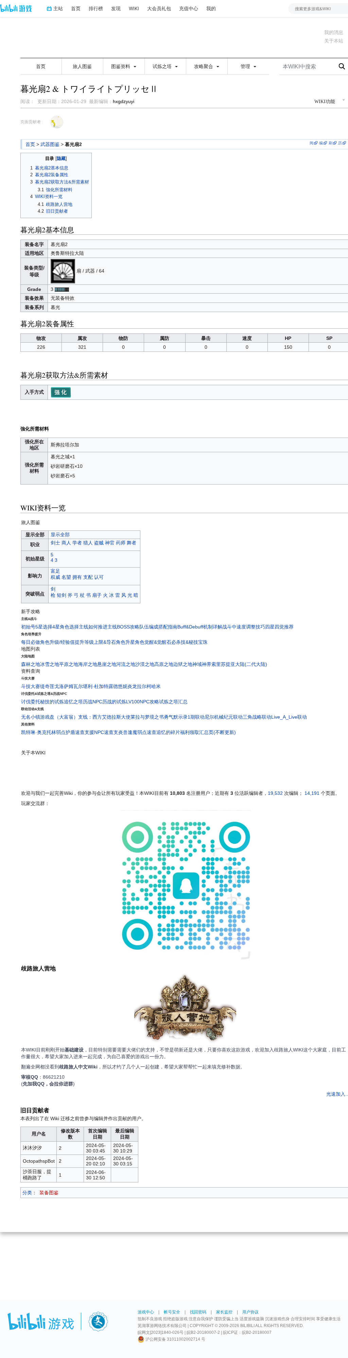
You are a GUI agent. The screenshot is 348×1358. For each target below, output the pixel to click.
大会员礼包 (159, 8)
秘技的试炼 (52, 701)
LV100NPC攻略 (142, 701)
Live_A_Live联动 (289, 717)
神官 (110, 542)
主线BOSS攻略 (123, 626)
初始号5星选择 (36, 626)
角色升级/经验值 (57, 642)
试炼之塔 (163, 66)
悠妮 (122, 686)
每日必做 (30, 642)
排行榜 (96, 8)
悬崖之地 (106, 664)
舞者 (131, 542)
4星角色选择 (65, 626)
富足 (55, 571)
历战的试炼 (114, 701)
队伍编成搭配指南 (158, 626)
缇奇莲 (47, 686)
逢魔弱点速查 (142, 732)
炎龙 (132, 686)
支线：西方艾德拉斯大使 (104, 717)
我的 (211, 8)
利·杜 (93, 686)
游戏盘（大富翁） (59, 717)
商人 (66, 542)
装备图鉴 (48, 1192)
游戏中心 (146, 1312)
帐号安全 (172, 1312)
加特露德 (108, 686)
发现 (116, 8)
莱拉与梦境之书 (147, 717)
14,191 (311, 793)
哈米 (156, 686)
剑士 (55, 542)
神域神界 (201, 664)
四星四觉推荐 (279, 626)
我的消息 (333, 32)
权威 (55, 577)
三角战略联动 (257, 717)
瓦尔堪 (80, 686)
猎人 (88, 542)
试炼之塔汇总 (173, 701)
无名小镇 (30, 717)
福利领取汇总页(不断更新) (208, 732)
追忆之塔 (73, 701)
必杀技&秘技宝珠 (189, 642)
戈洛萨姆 (63, 686)
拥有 (77, 577)
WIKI (134, 8)
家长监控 (224, 1312)
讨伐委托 (30, 701)
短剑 (61, 595)
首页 (76, 8)
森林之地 (30, 664)
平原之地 (68, 664)
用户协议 (250, 1312)
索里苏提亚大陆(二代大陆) (239, 664)
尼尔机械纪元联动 (224, 717)
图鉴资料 (121, 66)
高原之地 (163, 664)
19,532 (275, 793)
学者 (77, 542)
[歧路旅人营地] (185, 1009)
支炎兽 (121, 732)
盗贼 (99, 542)
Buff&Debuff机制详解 (199, 626)
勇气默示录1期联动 (184, 717)
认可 (99, 577)
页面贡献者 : (31, 121)
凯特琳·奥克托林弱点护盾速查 (53, 732)
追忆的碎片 (168, 732)
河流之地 (125, 664)
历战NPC (92, 701)
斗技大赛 (30, 686)
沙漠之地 (144, 664)
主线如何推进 (93, 626)
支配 (88, 577)
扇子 (97, 595)
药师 (120, 542)
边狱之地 (182, 664)
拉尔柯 (144, 686)
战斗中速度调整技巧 (243, 626)
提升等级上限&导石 (95, 642)
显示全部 (60, 534)
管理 (246, 66)
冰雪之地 (49, 664)
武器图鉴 (49, 144)
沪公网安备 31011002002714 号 (174, 1339)
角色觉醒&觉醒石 (153, 642)
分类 (27, 1192)
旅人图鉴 (82, 66)
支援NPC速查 (99, 732)
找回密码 (198, 1312)
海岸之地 (87, 664)
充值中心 (188, 8)
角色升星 (125, 642)
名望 (66, 577)
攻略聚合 (204, 66)
